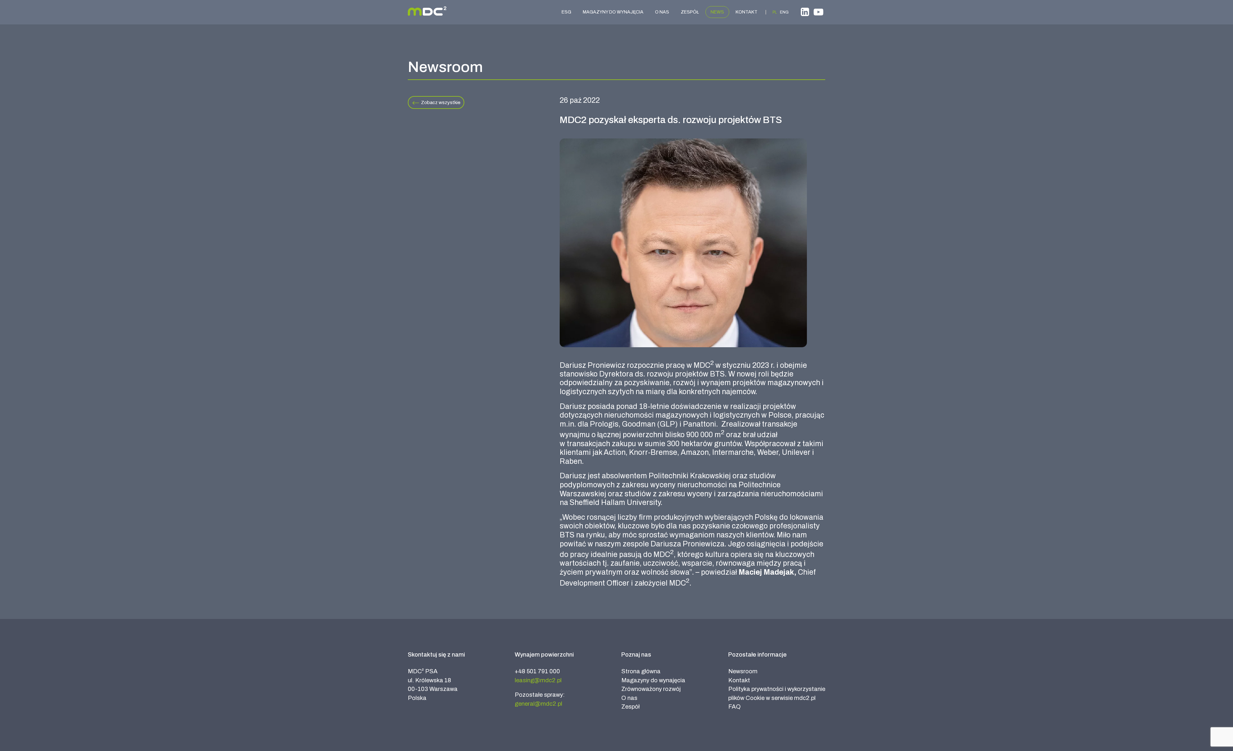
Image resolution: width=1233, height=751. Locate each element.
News (717, 12)
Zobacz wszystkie (440, 102)
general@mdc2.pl (538, 704)
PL (775, 12)
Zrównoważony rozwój (651, 689)
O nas (662, 12)
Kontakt (746, 12)
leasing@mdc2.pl (538, 680)
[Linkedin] (805, 13)
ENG (784, 12)
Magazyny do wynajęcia (613, 12)
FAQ (734, 706)
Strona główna (640, 671)
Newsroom (742, 671)
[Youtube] (818, 13)
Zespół (690, 12)
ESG (566, 12)
